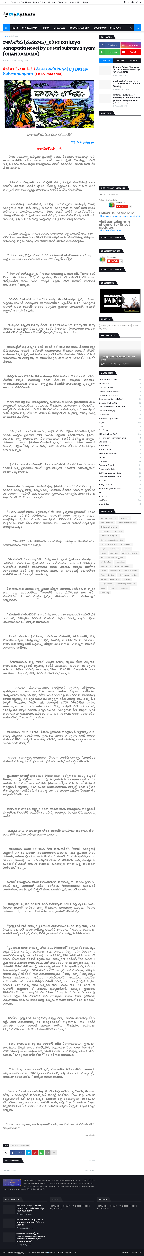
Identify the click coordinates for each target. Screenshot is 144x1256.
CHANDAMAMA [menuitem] (29, 27)
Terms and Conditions (21, 2)
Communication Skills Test (120, 399)
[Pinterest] (35, 1152)
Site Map (52, 2)
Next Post (89, 1170)
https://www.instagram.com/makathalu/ (119, 216)
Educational (120, 414)
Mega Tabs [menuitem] (59, 27)
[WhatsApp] (41, 1152)
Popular (106, 60)
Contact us (136, 1252)
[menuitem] (6, 27)
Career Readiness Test (120, 391)
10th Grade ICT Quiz (120, 379)
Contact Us (75, 2)
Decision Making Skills (120, 403)
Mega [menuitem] (46, 27)
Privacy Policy (39, 2)
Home (5, 2)
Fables (120, 426)
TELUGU (120, 480)
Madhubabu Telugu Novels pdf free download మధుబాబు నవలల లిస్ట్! (126, 83)
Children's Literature (120, 395)
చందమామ (14, 36)
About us (87, 2)
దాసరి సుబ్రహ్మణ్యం (83, 143)
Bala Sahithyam (120, 387)
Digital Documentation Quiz (120, 406)
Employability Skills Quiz (120, 418)
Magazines (120, 445)
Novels (120, 457)
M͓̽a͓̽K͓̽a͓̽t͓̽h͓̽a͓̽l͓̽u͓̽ (19, 1252)
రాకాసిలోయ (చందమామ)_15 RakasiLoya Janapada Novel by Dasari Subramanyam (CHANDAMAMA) (127, 99)
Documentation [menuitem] (78, 27)
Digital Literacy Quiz (120, 410)
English (120, 422)
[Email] (47, 1152)
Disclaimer (63, 2)
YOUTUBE (120, 496)
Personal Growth (120, 465)
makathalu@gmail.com (66, 1252)
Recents (120, 60)
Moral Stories (120, 449)
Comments (134, 60)
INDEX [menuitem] (15, 27)
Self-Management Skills (120, 476)
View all (92, 1160)
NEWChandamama (120, 453)
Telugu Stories (120, 484)
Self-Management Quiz (120, 473)
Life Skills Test (120, 442)
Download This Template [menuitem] (108, 27)
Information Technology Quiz (120, 438)
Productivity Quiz (120, 469)
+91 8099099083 (39, 1252)
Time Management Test (120, 488)
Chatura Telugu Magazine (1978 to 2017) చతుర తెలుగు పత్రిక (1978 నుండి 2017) (126, 69)
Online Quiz (120, 461)
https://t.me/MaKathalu (110, 230)
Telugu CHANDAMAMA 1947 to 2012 (118, 358)
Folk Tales (120, 430)
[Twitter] (29, 1152)
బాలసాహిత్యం (25, 1145)
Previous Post (10, 1170)
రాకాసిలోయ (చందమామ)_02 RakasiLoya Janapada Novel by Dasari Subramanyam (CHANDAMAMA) (30, 1237)
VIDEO (120, 492)
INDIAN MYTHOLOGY (120, 434)
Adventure (120, 383)
